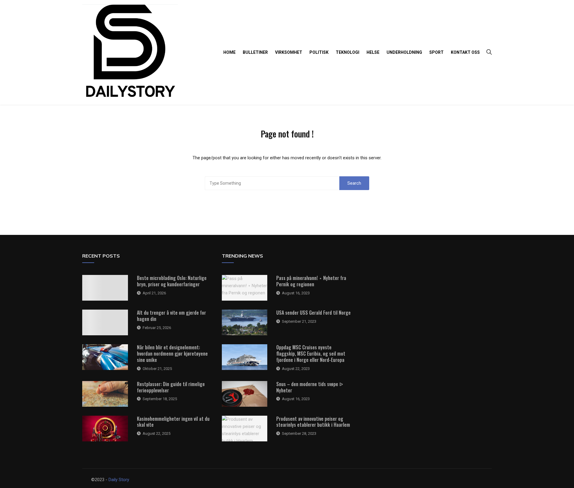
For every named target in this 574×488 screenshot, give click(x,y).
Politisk (319, 52)
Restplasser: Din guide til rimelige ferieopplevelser (171, 387)
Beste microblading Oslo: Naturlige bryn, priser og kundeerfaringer (172, 281)
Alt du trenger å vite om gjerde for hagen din (171, 315)
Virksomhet (288, 52)
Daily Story (119, 479)
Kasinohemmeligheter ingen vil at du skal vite (173, 422)
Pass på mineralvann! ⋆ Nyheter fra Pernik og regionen (311, 281)
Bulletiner (255, 52)
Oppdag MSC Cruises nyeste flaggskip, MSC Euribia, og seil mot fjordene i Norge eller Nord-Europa (310, 353)
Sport (436, 52)
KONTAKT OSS (465, 52)
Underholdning (404, 52)
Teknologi (347, 52)
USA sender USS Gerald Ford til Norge (313, 312)
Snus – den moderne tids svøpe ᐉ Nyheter (309, 387)
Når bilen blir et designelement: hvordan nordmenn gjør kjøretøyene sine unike (172, 353)
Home (229, 52)
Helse (373, 52)
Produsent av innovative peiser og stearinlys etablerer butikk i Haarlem (313, 422)
